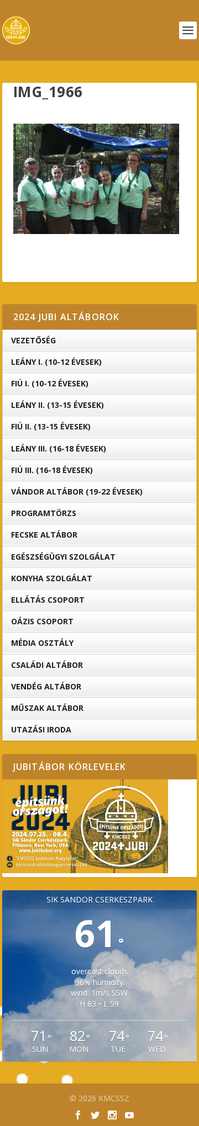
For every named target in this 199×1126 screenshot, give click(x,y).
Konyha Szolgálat (51, 578)
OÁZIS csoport (42, 621)
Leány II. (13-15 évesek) (57, 405)
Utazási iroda (41, 729)
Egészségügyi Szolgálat (63, 556)
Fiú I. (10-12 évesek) (49, 383)
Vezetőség (33, 340)
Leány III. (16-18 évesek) (58, 448)
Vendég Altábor (46, 686)
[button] (96, 179)
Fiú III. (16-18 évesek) (52, 470)
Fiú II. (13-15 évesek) (51, 426)
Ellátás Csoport (48, 599)
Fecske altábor (44, 534)
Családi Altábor (47, 665)
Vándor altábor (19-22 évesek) (77, 491)
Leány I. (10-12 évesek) (56, 362)
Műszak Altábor (47, 708)
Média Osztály (42, 643)
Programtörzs (43, 513)
